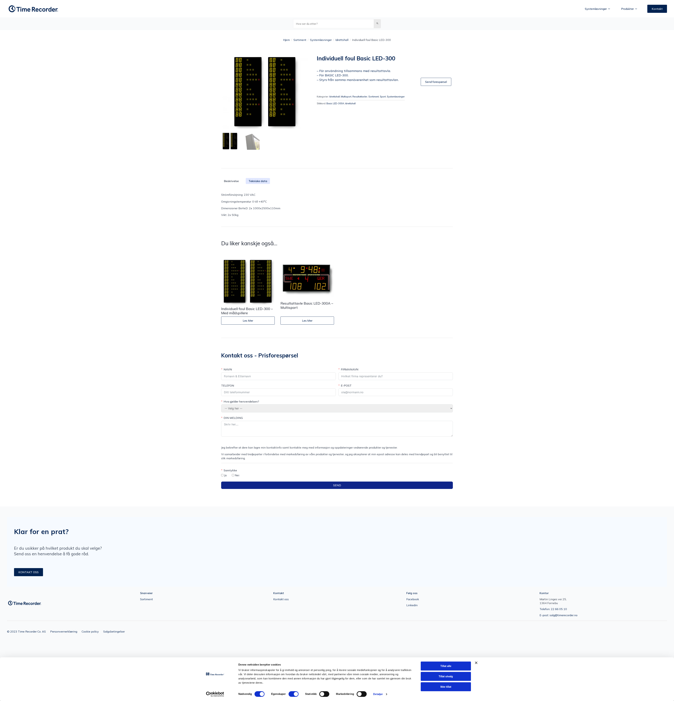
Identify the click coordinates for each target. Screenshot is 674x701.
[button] (377, 23)
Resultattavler (359, 96)
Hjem (286, 40)
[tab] (258, 181)
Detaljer (378, 694)
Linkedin (412, 605)
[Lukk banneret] (476, 662)
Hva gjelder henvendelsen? (241, 401)
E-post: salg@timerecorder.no (558, 615)
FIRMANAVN (349, 369)
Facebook (412, 599)
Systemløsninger (596, 9)
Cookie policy (90, 631)
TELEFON (227, 385)
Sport (383, 96)
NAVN (228, 369)
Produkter (627, 9)
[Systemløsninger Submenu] (610, 9)
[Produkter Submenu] (637, 9)
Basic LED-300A (335, 103)
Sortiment (299, 40)
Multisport (346, 96)
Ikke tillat (445, 686)
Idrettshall (341, 40)
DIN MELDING (233, 418)
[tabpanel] (337, 205)
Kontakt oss (281, 599)
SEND (337, 485)
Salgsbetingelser (114, 631)
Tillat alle (445, 665)
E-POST (346, 385)
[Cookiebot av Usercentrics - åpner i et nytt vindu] (215, 694)
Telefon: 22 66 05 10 (553, 609)
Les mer (248, 320)
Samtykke (230, 470)
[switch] (294, 694)
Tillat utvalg (446, 676)
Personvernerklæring (63, 631)
